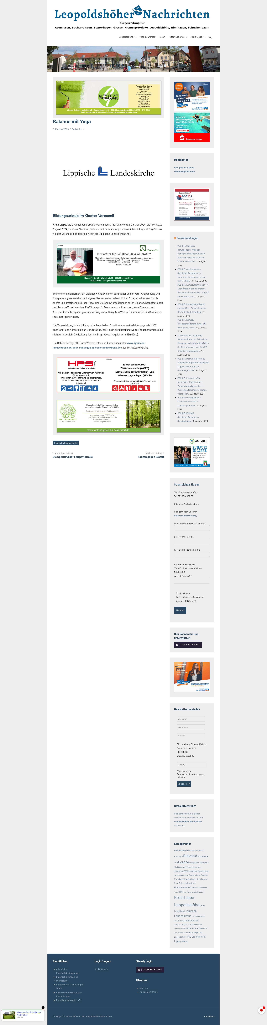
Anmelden (103, 969)
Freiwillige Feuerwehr (198, 870)
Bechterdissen (197, 850)
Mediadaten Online (149, 991)
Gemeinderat (194, 875)
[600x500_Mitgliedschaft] (192, 110)
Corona (183, 862)
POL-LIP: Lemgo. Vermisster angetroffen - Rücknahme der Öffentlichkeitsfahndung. (191, 308)
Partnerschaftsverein (181, 925)
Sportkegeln (178, 929)
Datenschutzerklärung (67, 976)
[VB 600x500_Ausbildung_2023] (192, 690)
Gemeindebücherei (181, 875)
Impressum (61, 980)
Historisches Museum (198, 887)
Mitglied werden (147, 36)
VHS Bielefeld (194, 936)
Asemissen (180, 850)
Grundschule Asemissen (185, 879)
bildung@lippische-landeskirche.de (100, 347)
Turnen (180, 932)
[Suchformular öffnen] (210, 37)
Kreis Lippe (196, 36)
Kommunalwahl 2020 (195, 892)
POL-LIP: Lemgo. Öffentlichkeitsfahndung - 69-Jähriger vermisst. (191, 323)
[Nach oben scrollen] (261, 1019)
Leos (202, 905)
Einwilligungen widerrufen (69, 1000)
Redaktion (77, 129)
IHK (180, 891)
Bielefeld (190, 855)
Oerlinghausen (191, 920)
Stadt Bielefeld (177, 36)
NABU (198, 916)
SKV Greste (193, 924)
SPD (200, 924)
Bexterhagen (178, 856)
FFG (185, 871)
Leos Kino (179, 911)
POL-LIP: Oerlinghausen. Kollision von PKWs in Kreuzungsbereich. (189, 401)
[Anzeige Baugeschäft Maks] (192, 219)
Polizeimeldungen (187, 238)
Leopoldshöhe (126, 36)
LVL (194, 915)
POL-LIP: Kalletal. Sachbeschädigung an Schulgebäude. (188, 417)
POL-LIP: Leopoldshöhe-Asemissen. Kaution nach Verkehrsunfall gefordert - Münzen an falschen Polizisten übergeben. (192, 386)
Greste (204, 875)
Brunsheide (203, 856)
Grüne (181, 883)
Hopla (176, 892)
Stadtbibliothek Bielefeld (194, 928)
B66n (162, 36)
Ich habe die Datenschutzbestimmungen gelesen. (190, 774)
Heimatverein (181, 887)
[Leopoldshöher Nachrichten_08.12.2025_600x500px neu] (192, 466)
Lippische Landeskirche (66, 442)
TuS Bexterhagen (191, 932)
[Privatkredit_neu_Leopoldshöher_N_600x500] (192, 141)
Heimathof (190, 883)
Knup (185, 892)
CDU (176, 862)
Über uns (144, 988)
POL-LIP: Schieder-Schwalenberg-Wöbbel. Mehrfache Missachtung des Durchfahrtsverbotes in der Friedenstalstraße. (191, 253)
